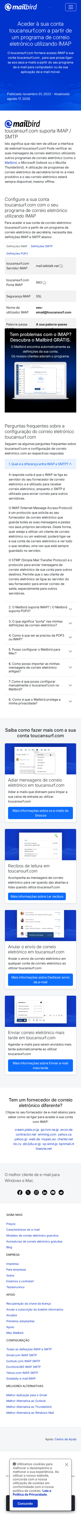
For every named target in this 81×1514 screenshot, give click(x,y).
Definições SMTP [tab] (42, 246)
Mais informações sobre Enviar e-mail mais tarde (40, 1065)
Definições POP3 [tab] (17, 253)
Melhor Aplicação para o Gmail (26, 1395)
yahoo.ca (65, 1134)
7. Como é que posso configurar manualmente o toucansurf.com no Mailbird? (34, 685)
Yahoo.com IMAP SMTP (22, 1372)
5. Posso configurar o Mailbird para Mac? (34, 651)
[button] (61, 266)
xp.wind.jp (50, 1144)
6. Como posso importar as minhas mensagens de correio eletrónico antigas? (34, 667)
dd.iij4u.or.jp (32, 1144)
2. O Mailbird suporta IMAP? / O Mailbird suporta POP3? (38, 609)
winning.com (47, 1134)
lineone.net (44, 1149)
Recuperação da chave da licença (28, 1303)
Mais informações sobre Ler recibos (37, 896)
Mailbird (11, 163)
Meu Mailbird (14, 1332)
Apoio (10, 1327)
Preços (11, 1223)
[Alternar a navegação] (70, 7)
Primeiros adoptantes (20, 1321)
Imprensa (12, 1263)
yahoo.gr (21, 1139)
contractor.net (26, 1134)
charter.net (65, 1139)
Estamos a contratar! (20, 1281)
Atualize (11, 1315)
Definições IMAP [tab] (16, 246)
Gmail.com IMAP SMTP (21, 1355)
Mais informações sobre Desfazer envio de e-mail (40, 979)
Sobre (10, 1275)
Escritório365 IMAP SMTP (23, 1366)
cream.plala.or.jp (27, 1130)
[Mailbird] (21, 6)
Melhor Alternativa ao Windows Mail (30, 1412)
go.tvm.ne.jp (50, 1130)
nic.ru (17, 1144)
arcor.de (66, 1130)
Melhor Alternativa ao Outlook (26, 1400)
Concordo (25, 1503)
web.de (34, 1139)
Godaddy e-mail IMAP (21, 1378)
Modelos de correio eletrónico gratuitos (32, 1235)
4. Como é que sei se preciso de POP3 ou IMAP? (36, 637)
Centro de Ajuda (65, 1439)
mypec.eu (48, 1139)
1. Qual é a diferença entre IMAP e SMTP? (38, 464)
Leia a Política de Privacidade (32, 1492)
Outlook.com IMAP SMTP (23, 1361)
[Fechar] (66, 1464)
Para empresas (16, 1269)
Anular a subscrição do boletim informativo (34, 1309)
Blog (9, 1247)
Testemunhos (15, 1287)
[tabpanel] (40, 296)
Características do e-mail (23, 1229)
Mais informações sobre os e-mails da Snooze (40, 813)
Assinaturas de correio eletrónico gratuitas (34, 1241)
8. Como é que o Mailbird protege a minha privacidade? (35, 701)
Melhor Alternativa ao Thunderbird (29, 1406)
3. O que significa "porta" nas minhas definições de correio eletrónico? (36, 623)
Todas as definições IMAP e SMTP (29, 1349)
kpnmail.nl (66, 1144)
